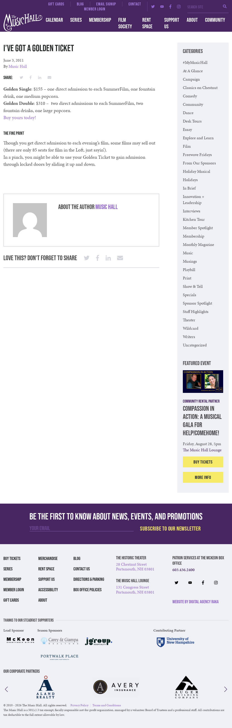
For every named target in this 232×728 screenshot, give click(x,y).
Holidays (190, 180)
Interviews (191, 211)
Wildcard (190, 328)
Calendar (54, 20)
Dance (188, 112)
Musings (190, 261)
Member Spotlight (198, 228)
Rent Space (147, 23)
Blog (80, 4)
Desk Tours (192, 121)
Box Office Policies (87, 589)
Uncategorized (195, 345)
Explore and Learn (198, 138)
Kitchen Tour (194, 219)
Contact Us (81, 568)
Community (215, 20)
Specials (189, 295)
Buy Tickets (203, 461)
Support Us (171, 23)
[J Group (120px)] (98, 641)
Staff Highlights (195, 311)
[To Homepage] (19, 22)
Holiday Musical (196, 171)
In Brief (189, 188)
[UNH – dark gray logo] (175, 642)
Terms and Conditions (106, 705)
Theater (189, 320)
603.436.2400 (183, 569)
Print (187, 278)
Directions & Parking (88, 579)
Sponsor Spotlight (197, 303)
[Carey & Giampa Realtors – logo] (59, 640)
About (192, 20)
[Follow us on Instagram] (179, 7)
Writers (189, 336)
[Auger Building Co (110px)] (187, 687)
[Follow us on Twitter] (153, 6)
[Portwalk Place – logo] (59, 657)
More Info (203, 477)
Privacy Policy (79, 705)
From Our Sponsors (199, 163)
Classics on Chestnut (200, 87)
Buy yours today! (19, 117)
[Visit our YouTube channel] (162, 6)
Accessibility (48, 589)
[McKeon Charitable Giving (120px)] (20, 640)
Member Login (94, 9)
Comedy (190, 96)
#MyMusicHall (195, 62)
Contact (134, 4)
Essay (187, 129)
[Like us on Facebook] (170, 7)
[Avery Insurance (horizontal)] (116, 687)
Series (76, 20)
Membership (100, 20)
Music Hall (18, 66)
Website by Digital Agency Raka (195, 601)
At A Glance (193, 71)
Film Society (125, 23)
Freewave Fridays (197, 154)
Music (188, 253)
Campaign (191, 79)
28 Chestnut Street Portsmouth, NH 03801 (135, 566)
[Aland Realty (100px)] (45, 687)
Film (187, 146)
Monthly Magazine (198, 244)
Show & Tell (193, 286)
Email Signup (106, 4)
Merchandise (48, 558)
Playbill (189, 269)
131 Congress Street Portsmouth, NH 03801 (135, 589)
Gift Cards (56, 4)
